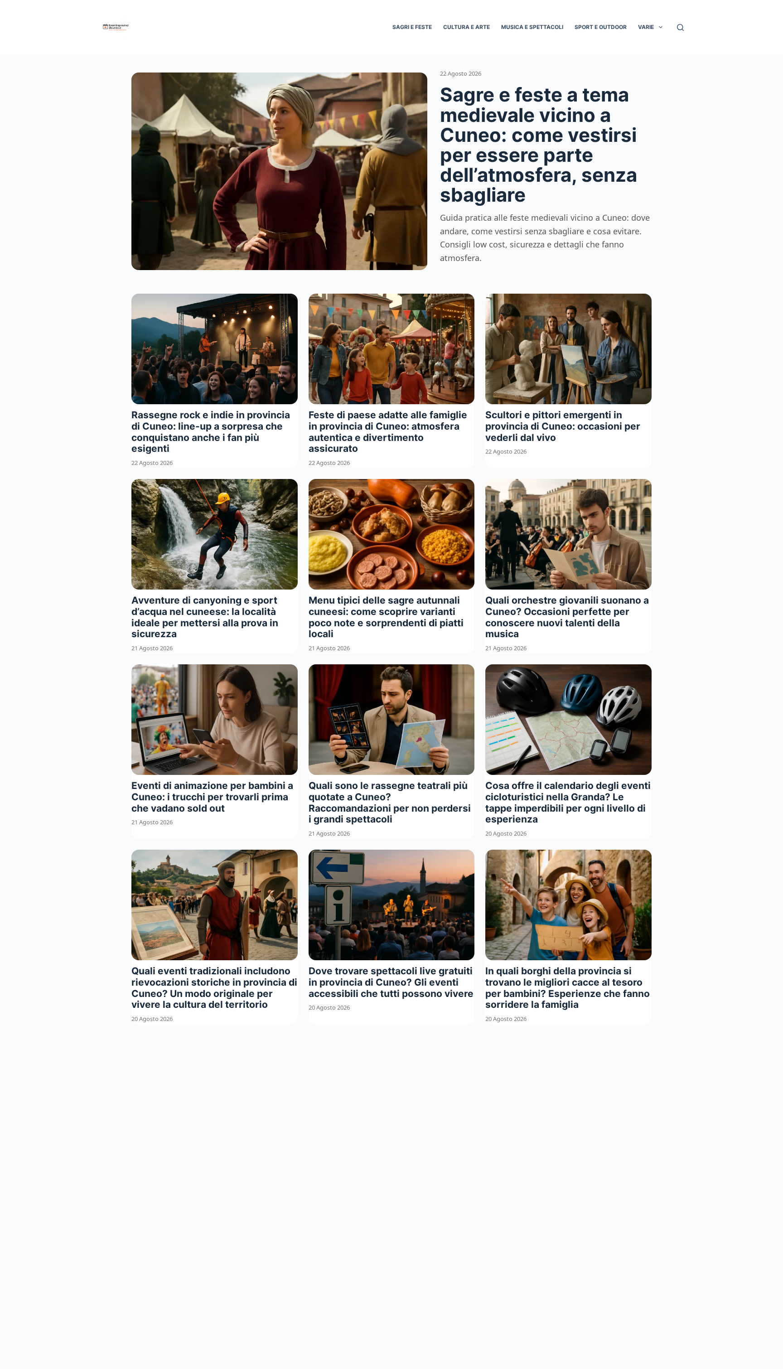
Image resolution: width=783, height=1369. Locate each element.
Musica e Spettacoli (532, 27)
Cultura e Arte (466, 27)
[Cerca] (680, 27)
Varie (646, 27)
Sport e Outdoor (601, 27)
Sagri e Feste (412, 27)
